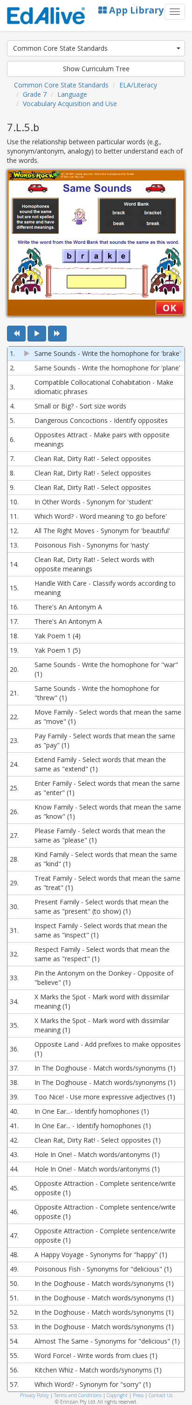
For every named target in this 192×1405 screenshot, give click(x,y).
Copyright (117, 1395)
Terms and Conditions (78, 1395)
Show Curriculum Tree (96, 68)
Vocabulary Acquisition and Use (70, 103)
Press (138, 1395)
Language (72, 94)
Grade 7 (35, 94)
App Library (135, 10)
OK (169, 307)
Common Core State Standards (60, 48)
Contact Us (160, 1395)
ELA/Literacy (138, 84)
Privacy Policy (34, 1395)
